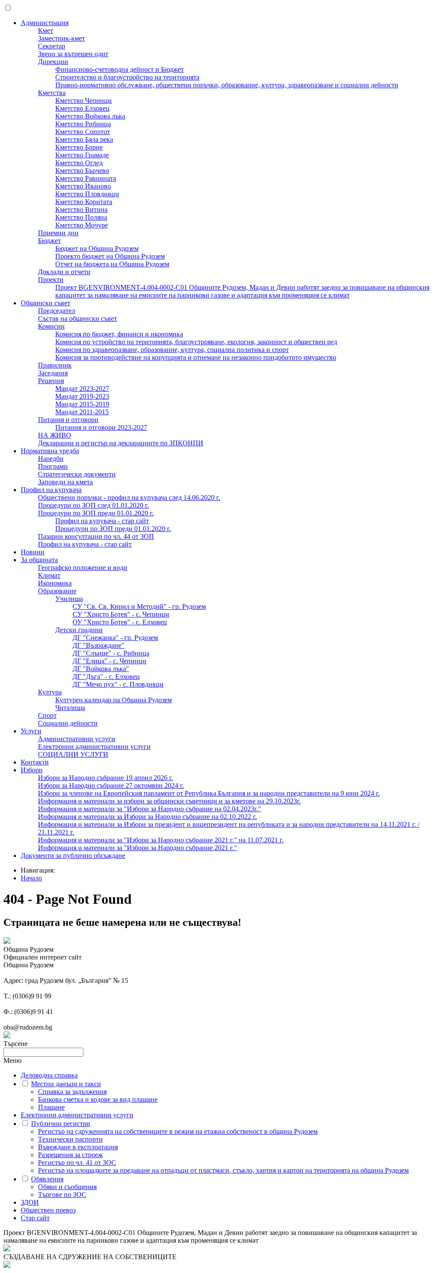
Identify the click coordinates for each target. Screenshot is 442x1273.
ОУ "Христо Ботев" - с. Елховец (120, 622)
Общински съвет (45, 303)
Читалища (70, 707)
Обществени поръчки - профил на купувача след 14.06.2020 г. (129, 497)
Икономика (55, 583)
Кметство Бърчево (82, 170)
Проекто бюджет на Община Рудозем (110, 256)
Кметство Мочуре (81, 225)
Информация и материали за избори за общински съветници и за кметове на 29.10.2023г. (169, 801)
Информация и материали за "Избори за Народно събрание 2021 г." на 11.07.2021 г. (161, 840)
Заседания (53, 373)
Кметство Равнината (85, 178)
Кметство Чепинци (83, 100)
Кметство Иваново (83, 186)
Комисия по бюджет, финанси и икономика (119, 334)
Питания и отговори (68, 419)
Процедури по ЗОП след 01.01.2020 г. (93, 505)
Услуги (31, 731)
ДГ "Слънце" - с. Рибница (111, 653)
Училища (69, 598)
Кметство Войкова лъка (90, 116)
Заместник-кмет (61, 38)
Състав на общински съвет (77, 318)
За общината (39, 559)
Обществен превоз (48, 1210)
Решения (51, 380)
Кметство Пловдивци (87, 194)
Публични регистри (60, 1123)
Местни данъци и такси (66, 1083)
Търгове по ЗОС (62, 1194)
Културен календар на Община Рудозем (113, 700)
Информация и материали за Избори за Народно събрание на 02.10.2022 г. (147, 816)
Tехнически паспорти (70, 1139)
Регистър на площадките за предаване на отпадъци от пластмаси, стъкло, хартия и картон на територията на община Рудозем (223, 1170)
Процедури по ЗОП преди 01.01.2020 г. (96, 513)
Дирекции (53, 61)
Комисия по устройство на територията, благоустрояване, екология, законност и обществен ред (196, 341)
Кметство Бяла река (84, 139)
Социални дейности (68, 723)
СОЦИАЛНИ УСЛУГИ (73, 754)
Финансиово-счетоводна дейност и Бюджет (119, 69)
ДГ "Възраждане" (98, 645)
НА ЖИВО (54, 435)
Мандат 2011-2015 (82, 412)
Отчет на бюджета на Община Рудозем (112, 264)
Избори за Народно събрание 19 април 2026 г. (105, 777)
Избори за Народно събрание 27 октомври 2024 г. (111, 785)
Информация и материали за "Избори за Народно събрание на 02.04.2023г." (149, 808)
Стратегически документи (77, 474)
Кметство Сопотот (82, 131)
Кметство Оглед (79, 162)
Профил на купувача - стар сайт (102, 521)
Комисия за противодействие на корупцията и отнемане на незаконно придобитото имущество (195, 357)
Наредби (50, 458)
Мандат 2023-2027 (82, 388)
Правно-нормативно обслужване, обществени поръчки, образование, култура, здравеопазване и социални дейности (226, 85)
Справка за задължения (72, 1091)
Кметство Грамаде (82, 155)
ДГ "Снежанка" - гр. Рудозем (115, 637)
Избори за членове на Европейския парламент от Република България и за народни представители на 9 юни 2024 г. (209, 793)
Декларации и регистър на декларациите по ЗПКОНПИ (120, 443)
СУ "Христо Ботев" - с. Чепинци (121, 614)
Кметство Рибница (83, 124)
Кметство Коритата (83, 201)
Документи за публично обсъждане (73, 855)
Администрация (45, 22)
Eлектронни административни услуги (94, 746)
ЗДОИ (30, 1202)
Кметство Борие (79, 147)
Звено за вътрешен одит (73, 54)
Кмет (45, 30)
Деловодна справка (49, 1075)
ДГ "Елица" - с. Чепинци (109, 661)
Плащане (51, 1107)
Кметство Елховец (82, 108)
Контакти (35, 762)
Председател (56, 310)
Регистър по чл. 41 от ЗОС (77, 1162)
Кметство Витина (81, 209)
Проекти (50, 279)
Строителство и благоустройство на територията (127, 77)
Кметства (52, 92)
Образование (57, 591)
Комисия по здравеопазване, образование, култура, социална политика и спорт (172, 349)
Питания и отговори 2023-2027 (101, 427)
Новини (32, 552)
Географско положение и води (82, 567)
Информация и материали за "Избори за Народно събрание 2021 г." (137, 847)
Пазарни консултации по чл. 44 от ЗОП (96, 536)
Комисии (51, 326)
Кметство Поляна (81, 217)
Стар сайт (35, 1218)
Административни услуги (76, 738)
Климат (49, 575)
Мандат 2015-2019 (82, 404)
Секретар (51, 46)
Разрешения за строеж (70, 1154)
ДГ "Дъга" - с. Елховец (106, 676)
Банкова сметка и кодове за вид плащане (98, 1099)
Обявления (47, 1179)
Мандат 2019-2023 (82, 396)
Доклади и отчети (64, 271)
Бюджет (49, 240)
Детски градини (79, 629)
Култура (50, 692)
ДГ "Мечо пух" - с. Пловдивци (118, 684)
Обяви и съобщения (67, 1186)
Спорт (47, 715)
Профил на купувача (51, 489)
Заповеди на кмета (65, 482)
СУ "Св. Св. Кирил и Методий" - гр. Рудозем (139, 606)
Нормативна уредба (50, 450)
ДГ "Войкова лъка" (101, 668)
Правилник (55, 365)
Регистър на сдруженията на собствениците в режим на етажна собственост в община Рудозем (178, 1131)
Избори (32, 770)
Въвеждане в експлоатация (78, 1147)
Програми (53, 466)
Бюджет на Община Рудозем (97, 248)
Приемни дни (58, 233)
